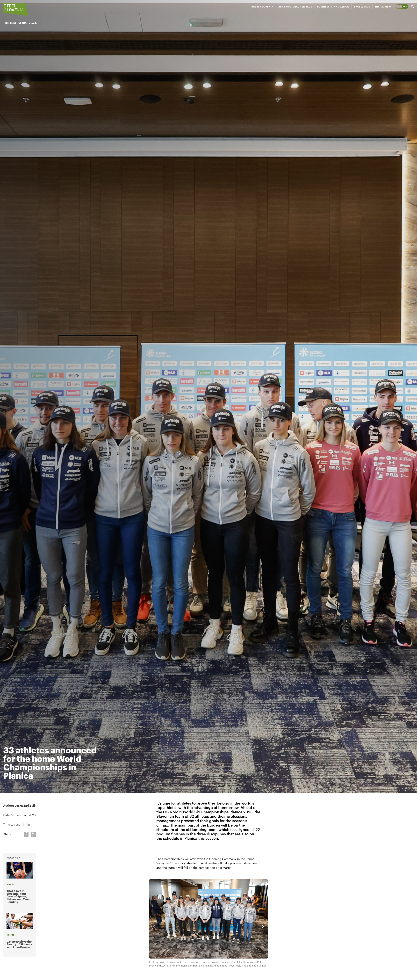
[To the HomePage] (16, 9)
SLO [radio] (399, 6)
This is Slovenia (262, 6)
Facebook (26, 834)
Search (412, 6)
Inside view (383, 6)
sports (33, 22)
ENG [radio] (405, 6)
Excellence (362, 6)
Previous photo (154, 926)
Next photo (263, 926)
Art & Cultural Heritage (295, 6)
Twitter (33, 834)
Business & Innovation (333, 6)
